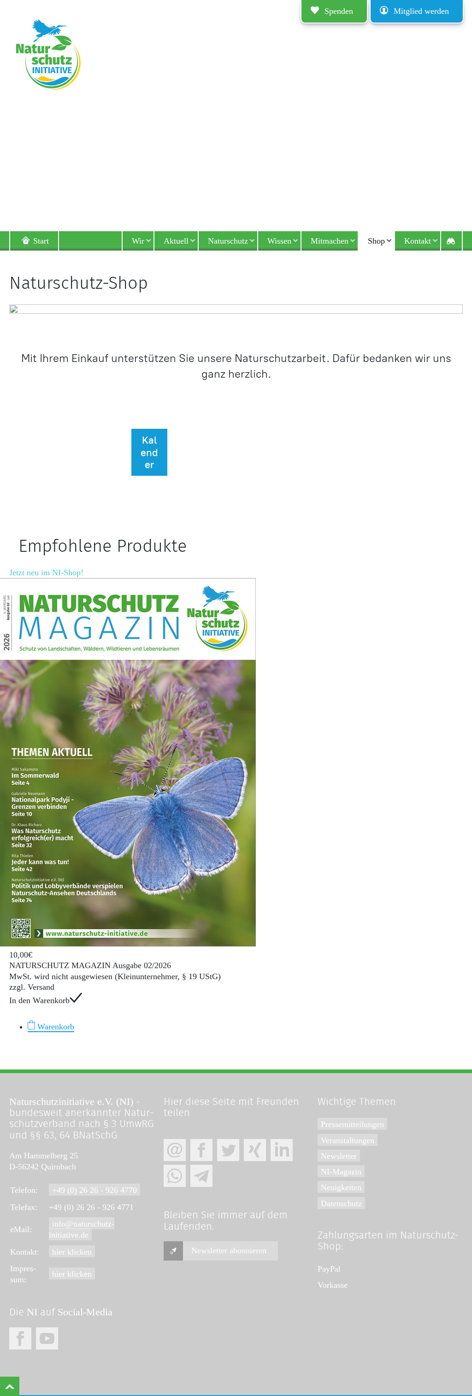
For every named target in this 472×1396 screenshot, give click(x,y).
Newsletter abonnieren (228, 1250)
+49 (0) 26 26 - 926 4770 (94, 1190)
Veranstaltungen (347, 1140)
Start (41, 240)
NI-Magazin (341, 1171)
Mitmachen (329, 240)
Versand (41, 987)
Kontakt (417, 240)
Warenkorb (54, 1026)
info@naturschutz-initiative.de (81, 1229)
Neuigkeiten (341, 1187)
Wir (138, 240)
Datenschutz (341, 1203)
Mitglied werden (421, 11)
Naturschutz (228, 240)
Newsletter (339, 1156)
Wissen (279, 240)
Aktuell (176, 240)
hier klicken (72, 1251)
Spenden (338, 11)
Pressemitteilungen (352, 1124)
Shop (376, 240)
